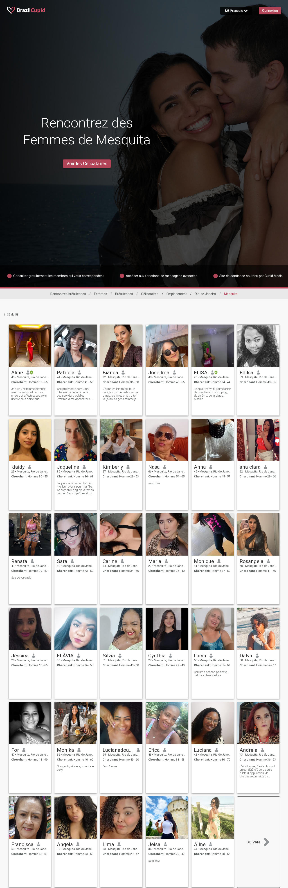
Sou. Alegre (110, 766)
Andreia (248, 750)
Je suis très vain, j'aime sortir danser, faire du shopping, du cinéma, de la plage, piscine (212, 394)
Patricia (65, 372)
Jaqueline (68, 467)
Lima (108, 844)
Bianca (110, 372)
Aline (17, 372)
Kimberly (113, 467)
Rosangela (251, 561)
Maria (154, 561)
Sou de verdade (21, 577)
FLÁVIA (65, 656)
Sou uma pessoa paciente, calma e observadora (210, 673)
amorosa (154, 483)
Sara (62, 561)
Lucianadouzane (118, 750)
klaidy (18, 467)
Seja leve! (154, 860)
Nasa (154, 467)
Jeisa (154, 844)
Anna (200, 467)
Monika (65, 750)
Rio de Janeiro (205, 294)
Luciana (203, 750)
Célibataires (149, 294)
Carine (110, 561)
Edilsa (246, 372)
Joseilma (158, 372)
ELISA (200, 372)
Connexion (270, 11)
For (15, 750)
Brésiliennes (124, 294)
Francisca (22, 844)
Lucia (200, 656)
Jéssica (20, 656)
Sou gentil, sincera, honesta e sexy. (75, 768)
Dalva (246, 656)
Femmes (100, 294)
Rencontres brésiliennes (68, 294)
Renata (19, 561)
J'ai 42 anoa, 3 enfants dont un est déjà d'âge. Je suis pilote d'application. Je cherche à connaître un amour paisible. (257, 771)
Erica (154, 750)
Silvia (109, 656)
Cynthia (157, 656)
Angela (65, 844)
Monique (204, 561)
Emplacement (176, 294)
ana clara (250, 467)
